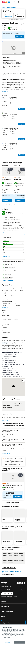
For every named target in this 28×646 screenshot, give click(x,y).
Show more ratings (8, 280)
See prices (19, 36)
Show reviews (6, 256)
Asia (11, 571)
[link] (14, 2)
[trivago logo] (6, 2)
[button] (13, 11)
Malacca (4, 573)
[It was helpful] (19, 70)
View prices (21, 108)
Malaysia (17, 571)
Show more (5, 91)
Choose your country (6, 586)
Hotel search (5, 571)
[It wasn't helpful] (21, 70)
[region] (13, 48)
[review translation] (22, 213)
